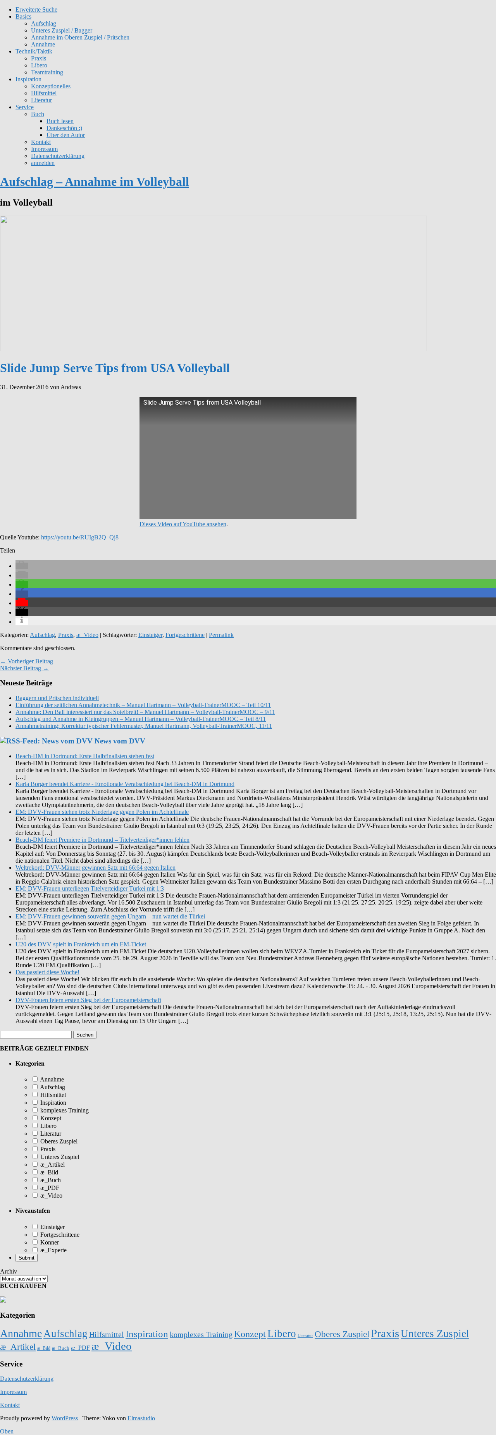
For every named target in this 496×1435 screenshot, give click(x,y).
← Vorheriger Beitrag (26, 661)
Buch (37, 114)
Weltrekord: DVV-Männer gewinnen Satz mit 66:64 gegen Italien (96, 867)
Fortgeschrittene (185, 635)
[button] (22, 566)
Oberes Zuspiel (58, 1141)
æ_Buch (50, 1180)
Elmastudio (141, 1418)
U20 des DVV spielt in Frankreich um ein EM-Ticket (81, 944)
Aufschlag (42, 635)
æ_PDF (49, 1187)
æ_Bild (48, 1172)
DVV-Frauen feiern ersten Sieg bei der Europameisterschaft (88, 1000)
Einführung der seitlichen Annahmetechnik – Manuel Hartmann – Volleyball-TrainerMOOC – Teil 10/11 (143, 705)
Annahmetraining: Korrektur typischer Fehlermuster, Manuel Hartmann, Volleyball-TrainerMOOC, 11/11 (144, 726)
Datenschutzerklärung (57, 156)
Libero (39, 65)
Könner (49, 1242)
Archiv (8, 1271)
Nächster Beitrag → (24, 668)
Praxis (38, 58)
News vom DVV (120, 741)
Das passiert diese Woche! (47, 972)
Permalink (221, 635)
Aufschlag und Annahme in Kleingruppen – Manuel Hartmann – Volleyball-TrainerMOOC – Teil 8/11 (141, 719)
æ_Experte (53, 1250)
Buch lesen (60, 121)
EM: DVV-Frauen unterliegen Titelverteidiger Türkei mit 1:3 (90, 888)
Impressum (44, 149)
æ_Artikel (52, 1164)
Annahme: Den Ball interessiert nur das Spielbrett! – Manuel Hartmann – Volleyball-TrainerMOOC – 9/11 (145, 712)
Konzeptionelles (51, 86)
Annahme (43, 44)
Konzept (50, 1118)
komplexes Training (64, 1110)
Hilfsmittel (44, 93)
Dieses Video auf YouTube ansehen (183, 524)
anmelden (43, 163)
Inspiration (28, 79)
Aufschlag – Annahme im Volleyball (94, 182)
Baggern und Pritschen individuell (57, 698)
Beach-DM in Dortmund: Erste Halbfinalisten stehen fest (85, 756)
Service (25, 107)
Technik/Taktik (34, 51)
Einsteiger (150, 635)
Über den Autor (65, 135)
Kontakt (41, 142)
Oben (7, 1431)
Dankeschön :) (64, 128)
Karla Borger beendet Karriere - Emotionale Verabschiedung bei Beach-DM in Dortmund (125, 784)
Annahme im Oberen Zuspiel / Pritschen (80, 37)
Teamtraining (47, 72)
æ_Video (87, 635)
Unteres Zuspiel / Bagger (61, 30)
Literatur (41, 100)
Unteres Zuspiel (59, 1156)
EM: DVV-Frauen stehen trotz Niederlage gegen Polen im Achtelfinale (102, 811)
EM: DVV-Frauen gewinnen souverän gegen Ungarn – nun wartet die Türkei (110, 916)
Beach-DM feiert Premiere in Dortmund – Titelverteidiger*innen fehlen (102, 839)
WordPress (65, 1418)
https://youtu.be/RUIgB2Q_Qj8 (80, 537)
